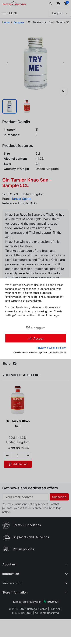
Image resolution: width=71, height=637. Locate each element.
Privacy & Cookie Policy (51, 347)
